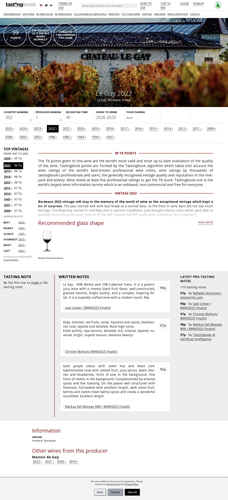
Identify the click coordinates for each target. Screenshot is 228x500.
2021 (7, 205)
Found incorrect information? (18, 258)
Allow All (132, 492)
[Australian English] (46, 5)
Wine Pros (114, 14)
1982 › (67, 137)
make (35, 282)
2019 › (96, 128)
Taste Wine (28, 14)
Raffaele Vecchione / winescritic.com (201, 295)
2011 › (197, 128)
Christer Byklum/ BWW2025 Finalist (199, 316)
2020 (7, 158)
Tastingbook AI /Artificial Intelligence (197, 337)
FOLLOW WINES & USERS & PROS (90, 14)
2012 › (182, 128)
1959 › (96, 137)
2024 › (23, 128)
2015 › (153, 128)
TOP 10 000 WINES (131, 14)
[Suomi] (51, 5)
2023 (7, 182)
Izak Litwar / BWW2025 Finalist (195, 305)
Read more (205, 222)
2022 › (52, 128)
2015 (7, 188)
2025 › (9, 128)
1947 (7, 199)
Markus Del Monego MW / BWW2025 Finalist (201, 326)
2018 (7, 177)
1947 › (110, 137)
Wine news (159, 14)
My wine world (63, 14)
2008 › (9, 137)
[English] (41, 5)
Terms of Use (113, 484)
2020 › (81, 128)
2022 (7, 166)
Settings (115, 492)
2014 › (168, 128)
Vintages (147, 14)
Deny (100, 492)
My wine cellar (44, 14)
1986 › (52, 137)
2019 (7, 171)
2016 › (139, 128)
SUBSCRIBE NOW (12, 14)
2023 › (38, 128)
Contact (195, 14)
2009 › (211, 128)
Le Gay (101, 100)
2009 (7, 211)
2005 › (23, 137)
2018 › (110, 128)
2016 (7, 194)
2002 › (38, 137)
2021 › (67, 128)
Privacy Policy (131, 484)
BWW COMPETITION (178, 14)
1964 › (81, 137)
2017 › (124, 128)
